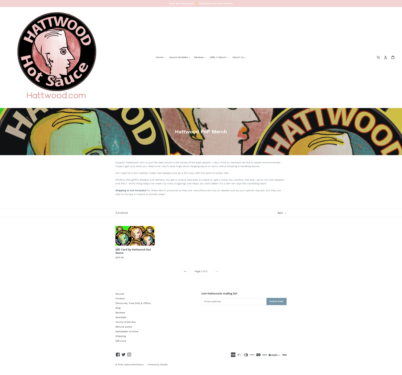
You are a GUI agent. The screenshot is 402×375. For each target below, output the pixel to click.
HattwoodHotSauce (134, 364)
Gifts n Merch (218, 57)
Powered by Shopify (158, 364)
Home (160, 57)
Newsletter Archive (126, 331)
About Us (238, 57)
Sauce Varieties (179, 57)
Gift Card (120, 340)
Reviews (199, 57)
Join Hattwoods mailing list (219, 293)
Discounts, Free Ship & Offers (133, 303)
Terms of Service (125, 322)
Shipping (120, 336)
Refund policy (123, 326)
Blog (118, 307)
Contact (120, 298)
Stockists (120, 317)
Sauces (119, 293)
